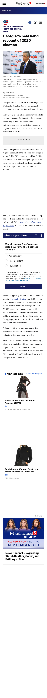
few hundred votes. (18, 298)
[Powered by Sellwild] (38, 516)
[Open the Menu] (4, 4)
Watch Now (40, 3)
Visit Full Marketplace (34, 374)
